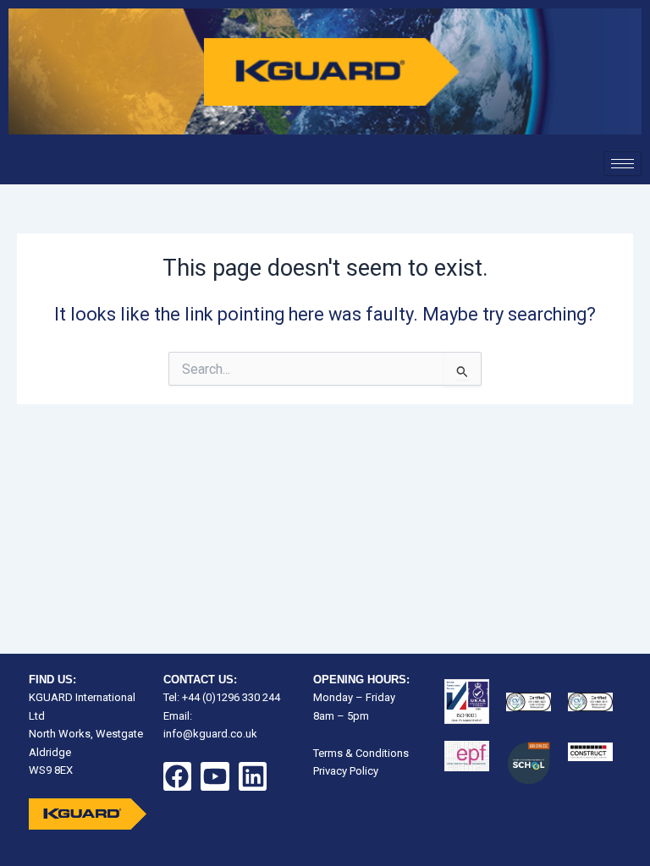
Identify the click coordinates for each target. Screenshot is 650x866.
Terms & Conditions (361, 753)
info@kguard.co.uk (210, 733)
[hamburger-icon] (622, 163)
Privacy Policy (345, 771)
